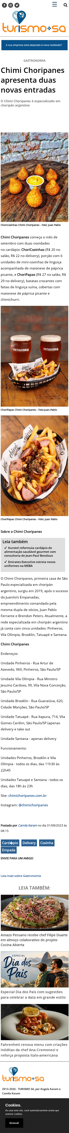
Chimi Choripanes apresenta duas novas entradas (32, 80)
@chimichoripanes (33, 805)
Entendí (14, 1123)
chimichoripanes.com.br (27, 795)
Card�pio (10, 843)
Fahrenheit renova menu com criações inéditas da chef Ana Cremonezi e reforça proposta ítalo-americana (34, 1050)
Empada (8, 850)
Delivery (29, 843)
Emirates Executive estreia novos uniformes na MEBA (30, 564)
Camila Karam (27, 825)
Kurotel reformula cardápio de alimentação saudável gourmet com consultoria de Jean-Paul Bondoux (30, 552)
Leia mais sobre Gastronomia (21, 876)
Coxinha (46, 843)
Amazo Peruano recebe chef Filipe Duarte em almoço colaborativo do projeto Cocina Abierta (34, 940)
